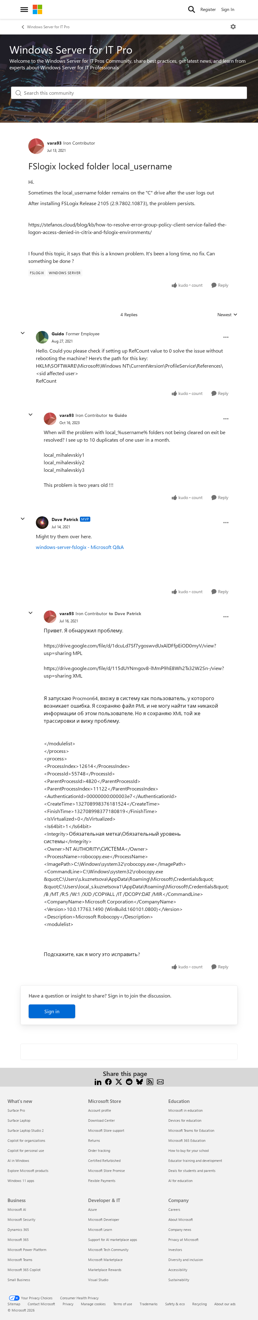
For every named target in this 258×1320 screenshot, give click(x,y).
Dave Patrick (65, 519)
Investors (175, 1249)
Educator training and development (195, 1160)
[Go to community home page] (37, 9)
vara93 (54, 143)
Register (208, 9)
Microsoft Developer (103, 1219)
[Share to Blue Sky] (139, 1081)
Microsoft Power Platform (27, 1249)
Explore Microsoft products (28, 1170)
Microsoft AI (17, 1209)
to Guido (118, 415)
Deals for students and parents (192, 1170)
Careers (174, 1209)
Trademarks (149, 1303)
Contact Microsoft (41, 1303)
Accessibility (177, 1269)
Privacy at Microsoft (183, 1239)
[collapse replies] (22, 333)
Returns (94, 1140)
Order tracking (99, 1150)
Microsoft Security (21, 1219)
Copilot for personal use (26, 1150)
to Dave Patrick (125, 613)
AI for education (180, 1180)
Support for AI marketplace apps (112, 1239)
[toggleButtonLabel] (233, 26)
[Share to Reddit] (129, 1081)
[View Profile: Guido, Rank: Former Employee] (42, 337)
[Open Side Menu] (24, 9)
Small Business (19, 1279)
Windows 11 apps (21, 1180)
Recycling (199, 1303)
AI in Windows (18, 1160)
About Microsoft (180, 1219)
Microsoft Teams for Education (191, 1130)
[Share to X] (118, 1081)
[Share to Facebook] (108, 1081)
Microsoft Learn (100, 1229)
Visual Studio (98, 1279)
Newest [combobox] (227, 314)
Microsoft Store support (106, 1130)
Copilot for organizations (26, 1140)
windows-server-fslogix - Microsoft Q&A (80, 547)
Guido (58, 334)
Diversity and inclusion (185, 1259)
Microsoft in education (185, 1110)
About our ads (225, 1303)
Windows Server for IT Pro (48, 26)
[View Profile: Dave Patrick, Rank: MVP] (42, 522)
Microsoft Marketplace (105, 1259)
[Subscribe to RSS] (150, 1081)
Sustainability (178, 1279)
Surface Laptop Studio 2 (26, 1130)
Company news (179, 1229)
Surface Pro (16, 1110)
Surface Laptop (19, 1120)
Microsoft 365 (18, 1239)
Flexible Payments (101, 1180)
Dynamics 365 (18, 1229)
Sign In (227, 9)
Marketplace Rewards (104, 1269)
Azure (92, 1209)
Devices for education (184, 1120)
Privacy (68, 1303)
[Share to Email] (160, 1081)
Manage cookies (93, 1303)
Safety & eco (175, 1303)
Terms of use (122, 1303)
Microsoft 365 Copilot (24, 1269)
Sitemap (14, 1303)
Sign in (51, 1011)
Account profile (99, 1110)
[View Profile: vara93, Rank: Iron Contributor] (36, 146)
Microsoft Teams (20, 1259)
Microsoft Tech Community (108, 1249)
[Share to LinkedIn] (98, 1081)
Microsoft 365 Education (186, 1140)
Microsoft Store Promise (106, 1170)
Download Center (101, 1120)
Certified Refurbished (104, 1160)
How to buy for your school (188, 1150)
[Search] (191, 9)
